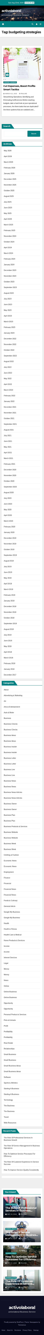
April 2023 (8, 316)
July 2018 (7, 635)
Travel (6, 1117)
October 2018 (9, 618)
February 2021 (9, 464)
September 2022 (10, 356)
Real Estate (8, 1043)
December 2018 (10, 606)
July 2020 (7, 498)
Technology (8, 1100)
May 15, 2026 (12, 1287)
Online (6, 986)
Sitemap (35, 1330)
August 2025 (9, 196)
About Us (10, 1330)
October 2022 (9, 350)
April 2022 (8, 384)
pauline (24, 93)
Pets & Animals (10, 1020)
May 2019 (8, 578)
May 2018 (8, 646)
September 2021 (10, 424)
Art (5, 701)
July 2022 (7, 367)
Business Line (9, 769)
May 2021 (8, 447)
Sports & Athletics (11, 1083)
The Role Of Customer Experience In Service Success (19, 1284)
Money (6, 969)
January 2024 (9, 265)
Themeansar (22, 1325)
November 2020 (10, 475)
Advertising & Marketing (13, 695)
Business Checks (10, 724)
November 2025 (10, 185)
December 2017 (10, 675)
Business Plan (9, 815)
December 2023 (10, 270)
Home (3, 1330)
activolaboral (11, 11)
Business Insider (10, 747)
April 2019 (8, 584)
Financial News (10, 889)
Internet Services (10, 957)
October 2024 (9, 242)
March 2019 (8, 589)
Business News (10, 781)
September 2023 (10, 287)
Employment (9, 872)
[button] (32, 24)
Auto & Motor (9, 712)
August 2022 (9, 361)
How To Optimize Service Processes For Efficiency (20, 1258)
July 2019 (7, 566)
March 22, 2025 (11, 93)
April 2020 (8, 515)
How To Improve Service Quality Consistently (21, 1170)
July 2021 (7, 435)
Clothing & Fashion (11, 855)
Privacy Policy (27, 1330)
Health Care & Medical (12, 935)
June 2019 (8, 572)
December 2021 (10, 407)
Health (6, 923)
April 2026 (8, 156)
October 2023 (9, 282)
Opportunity (8, 1003)
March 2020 (8, 521)
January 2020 (9, 532)
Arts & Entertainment (12, 707)
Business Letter (10, 758)
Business (7, 718)
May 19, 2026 (12, 1238)
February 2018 (9, 663)
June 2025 (8, 208)
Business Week (10, 843)
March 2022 (8, 390)
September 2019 (10, 555)
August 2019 (9, 561)
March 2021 (8, 458)
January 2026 (9, 173)
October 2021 (9, 418)
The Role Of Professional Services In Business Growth (21, 1210)
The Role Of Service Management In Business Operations (21, 1235)
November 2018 (10, 612)
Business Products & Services (15, 826)
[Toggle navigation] (40, 24)
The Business (9, 1106)
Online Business (10, 992)
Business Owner (10, 804)
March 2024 (8, 253)
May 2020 (8, 510)
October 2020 (9, 481)
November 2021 (10, 413)
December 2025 (10, 179)
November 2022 (10, 344)
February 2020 (9, 527)
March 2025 (8, 225)
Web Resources (10, 1123)
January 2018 (9, 669)
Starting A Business (10, 82)
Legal (6, 963)
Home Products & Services (14, 940)
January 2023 (9, 333)
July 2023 (7, 299)
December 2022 (10, 339)
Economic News (10, 861)
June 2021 (8, 441)
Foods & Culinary (10, 900)
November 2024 (10, 236)
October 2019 (9, 549)
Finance (7, 878)
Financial (7, 883)
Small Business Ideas (12, 1066)
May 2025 (8, 213)
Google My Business (12, 912)
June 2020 (8, 504)
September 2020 (10, 487)
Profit (6, 1026)
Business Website (11, 832)
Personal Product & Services (15, 1014)
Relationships (9, 1049)
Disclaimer (17, 1330)
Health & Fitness (10, 929)
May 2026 (8, 151)
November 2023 (10, 276)
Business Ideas (10, 735)
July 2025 (7, 202)
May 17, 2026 (12, 1263)
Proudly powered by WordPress (14, 1322)
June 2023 (8, 304)
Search (6, 126)
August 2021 (9, 430)
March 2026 (8, 162)
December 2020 (10, 470)
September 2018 (10, 623)
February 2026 (9, 168)
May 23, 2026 (12, 1214)
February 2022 (9, 396)
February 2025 (9, 230)
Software (7, 1077)
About (6, 690)
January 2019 (9, 601)
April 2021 (8, 453)
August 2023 (9, 293)
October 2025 (9, 190)
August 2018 (9, 629)
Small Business (10, 1054)
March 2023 (8, 321)
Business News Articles (13, 792)
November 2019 (10, 544)
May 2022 (8, 378)
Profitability (8, 1032)
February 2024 (9, 259)
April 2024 (8, 247)
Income (7, 946)
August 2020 (9, 492)
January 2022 (9, 401)
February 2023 (9, 327)
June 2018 (8, 641)
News (6, 980)
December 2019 (10, 538)
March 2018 (8, 658)
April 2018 (8, 652)
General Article (9, 906)
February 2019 (9, 595)
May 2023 (8, 310)
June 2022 (8, 373)
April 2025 (8, 219)
